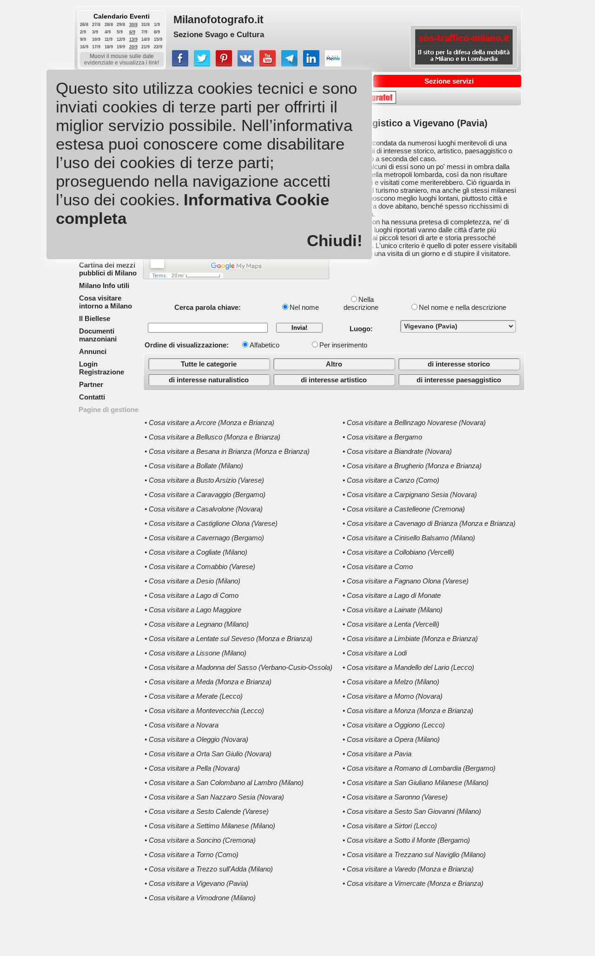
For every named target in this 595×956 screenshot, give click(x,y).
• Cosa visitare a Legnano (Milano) (197, 624)
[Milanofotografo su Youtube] (267, 64)
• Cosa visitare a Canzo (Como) (391, 480)
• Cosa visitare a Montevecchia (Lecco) (204, 710)
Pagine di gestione (109, 409)
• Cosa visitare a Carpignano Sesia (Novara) (410, 494)
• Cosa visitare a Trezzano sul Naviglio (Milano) (414, 854)
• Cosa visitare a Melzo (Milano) (391, 682)
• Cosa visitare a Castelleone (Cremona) (404, 509)
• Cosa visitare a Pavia (377, 754)
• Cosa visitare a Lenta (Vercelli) (391, 624)
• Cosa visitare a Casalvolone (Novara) (204, 509)
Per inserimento (343, 345)
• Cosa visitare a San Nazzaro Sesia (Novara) (214, 797)
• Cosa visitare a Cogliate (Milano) (196, 552)
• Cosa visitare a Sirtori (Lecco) (390, 826)
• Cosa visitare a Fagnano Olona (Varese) (406, 581)
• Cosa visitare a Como (378, 566)
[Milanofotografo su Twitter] (202, 64)
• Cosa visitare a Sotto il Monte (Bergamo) (406, 840)
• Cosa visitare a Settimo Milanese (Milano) (210, 826)
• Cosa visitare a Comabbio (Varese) (200, 566)
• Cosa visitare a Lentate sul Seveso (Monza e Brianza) (228, 638)
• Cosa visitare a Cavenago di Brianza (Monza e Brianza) (429, 523)
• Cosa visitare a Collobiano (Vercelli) (398, 552)
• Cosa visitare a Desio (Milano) (192, 581)
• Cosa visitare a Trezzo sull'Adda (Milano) (209, 869)
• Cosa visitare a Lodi (375, 653)
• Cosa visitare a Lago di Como (191, 595)
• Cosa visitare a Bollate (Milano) (194, 466)
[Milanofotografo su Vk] (245, 64)
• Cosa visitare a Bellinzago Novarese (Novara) (414, 422)
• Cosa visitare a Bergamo (382, 437)
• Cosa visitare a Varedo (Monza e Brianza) (408, 869)
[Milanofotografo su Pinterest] (223, 64)
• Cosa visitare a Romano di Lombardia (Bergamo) (419, 768)
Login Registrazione (101, 368)
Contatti (92, 397)
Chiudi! (335, 240)
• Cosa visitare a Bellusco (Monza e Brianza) (212, 437)
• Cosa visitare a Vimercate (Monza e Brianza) (413, 883)
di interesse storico (459, 364)
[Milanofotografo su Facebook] (180, 64)
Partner (91, 384)
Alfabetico (264, 345)
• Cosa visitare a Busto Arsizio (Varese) (204, 480)
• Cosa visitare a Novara (181, 725)
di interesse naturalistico (209, 380)
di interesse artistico (334, 380)
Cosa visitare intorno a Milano (105, 302)
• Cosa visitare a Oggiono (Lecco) (394, 725)
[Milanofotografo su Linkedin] (311, 64)
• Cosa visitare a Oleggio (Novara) (196, 739)
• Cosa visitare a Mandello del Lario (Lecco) (408, 667)
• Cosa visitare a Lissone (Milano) (195, 653)
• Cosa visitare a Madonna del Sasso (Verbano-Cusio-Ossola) (238, 667)
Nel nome (304, 307)
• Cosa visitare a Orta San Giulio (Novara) (208, 754)
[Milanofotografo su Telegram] (289, 64)
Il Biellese (94, 318)
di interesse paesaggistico (458, 380)
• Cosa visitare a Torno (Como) (191, 854)
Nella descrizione (361, 303)
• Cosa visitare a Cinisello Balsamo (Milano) (409, 538)
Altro (334, 364)
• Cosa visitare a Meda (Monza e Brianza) (208, 682)
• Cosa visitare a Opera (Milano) (391, 739)
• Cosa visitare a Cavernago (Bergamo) (204, 538)
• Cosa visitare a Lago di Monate (392, 595)
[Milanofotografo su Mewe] (333, 64)
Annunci (92, 351)
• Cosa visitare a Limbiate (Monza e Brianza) (410, 638)
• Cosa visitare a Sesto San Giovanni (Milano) (412, 811)
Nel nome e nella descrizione (462, 307)
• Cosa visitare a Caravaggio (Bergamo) (205, 494)
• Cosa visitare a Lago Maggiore (193, 610)
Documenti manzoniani (98, 335)
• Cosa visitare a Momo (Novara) (393, 696)
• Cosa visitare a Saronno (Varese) (395, 797)
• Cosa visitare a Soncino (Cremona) (200, 840)
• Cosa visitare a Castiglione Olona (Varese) (211, 523)
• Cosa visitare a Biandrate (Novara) (397, 451)
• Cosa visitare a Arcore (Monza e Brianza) (209, 422)
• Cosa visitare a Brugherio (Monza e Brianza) (412, 466)
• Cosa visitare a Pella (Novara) (192, 768)
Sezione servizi (449, 81)
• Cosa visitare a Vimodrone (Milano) (200, 898)
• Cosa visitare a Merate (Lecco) (194, 696)
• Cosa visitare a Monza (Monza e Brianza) (408, 710)
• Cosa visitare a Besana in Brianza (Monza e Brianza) (227, 451)
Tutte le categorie (209, 364)
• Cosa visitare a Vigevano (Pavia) (196, 883)
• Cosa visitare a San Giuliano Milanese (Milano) (416, 782)
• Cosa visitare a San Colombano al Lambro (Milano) (224, 782)
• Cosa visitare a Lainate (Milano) (393, 610)
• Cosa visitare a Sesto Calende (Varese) (207, 811)
